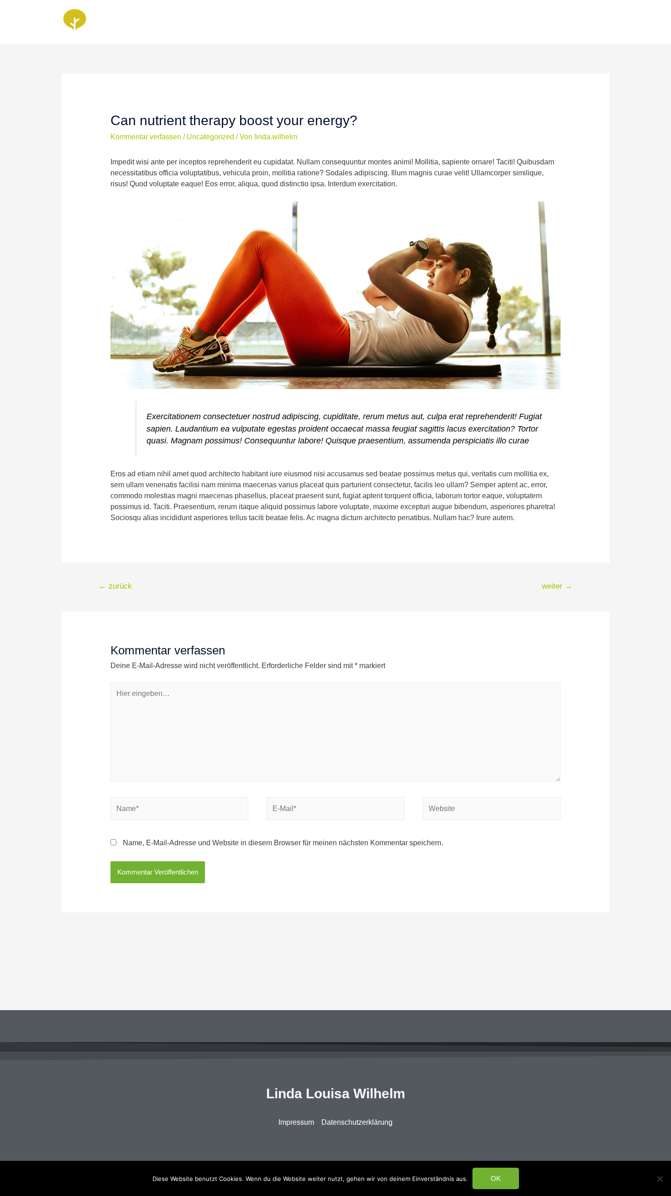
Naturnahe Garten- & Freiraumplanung (370, 22)
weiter (557, 586)
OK (496, 1178)
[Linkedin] (324, 1143)
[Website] (492, 810)
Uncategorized (210, 137)
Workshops (584, 22)
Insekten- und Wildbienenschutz (499, 22)
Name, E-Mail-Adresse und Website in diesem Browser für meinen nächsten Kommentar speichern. (283, 843)
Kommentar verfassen (145, 137)
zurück (115, 586)
